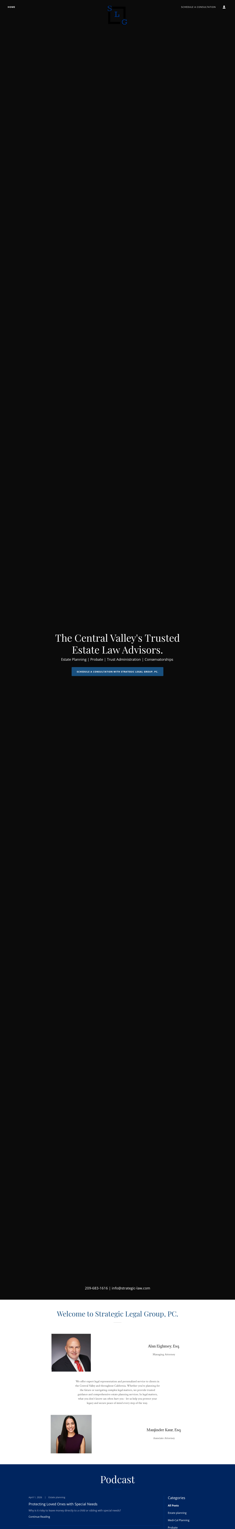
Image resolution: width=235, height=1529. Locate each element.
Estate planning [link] (177, 1513)
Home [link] (11, 6)
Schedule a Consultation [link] (198, 6)
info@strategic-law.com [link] (131, 1288)
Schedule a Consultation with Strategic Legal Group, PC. (117, 671)
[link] (117, 6)
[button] (224, 7)
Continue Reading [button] (39, 1516)
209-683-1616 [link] (96, 1288)
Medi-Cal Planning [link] (178, 1520)
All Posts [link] (173, 1505)
